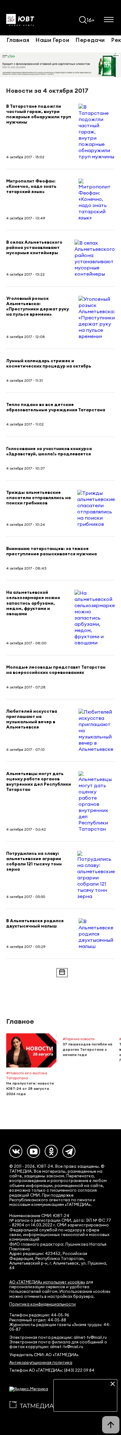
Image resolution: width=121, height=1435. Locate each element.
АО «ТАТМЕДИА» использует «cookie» (47, 1282)
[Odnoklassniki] (51, 1151)
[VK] (15, 1151)
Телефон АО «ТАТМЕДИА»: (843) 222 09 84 (51, 1370)
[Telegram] (68, 1151)
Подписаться (85, 1402)
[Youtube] (33, 1151)
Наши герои (52, 39)
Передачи (90, 39)
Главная (18, 39)
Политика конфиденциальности (42, 1304)
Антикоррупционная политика (40, 1362)
